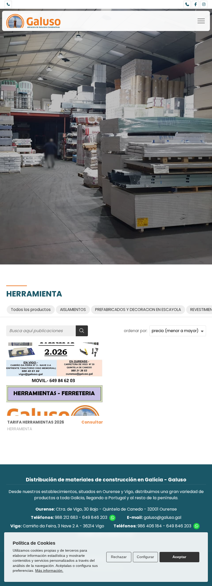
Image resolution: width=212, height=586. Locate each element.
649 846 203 (94, 517)
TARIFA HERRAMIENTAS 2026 (35, 422)
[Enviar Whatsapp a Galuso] (112, 518)
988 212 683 (66, 517)
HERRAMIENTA (19, 429)
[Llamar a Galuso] (8, 4)
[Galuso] (33, 21)
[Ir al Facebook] (195, 4)
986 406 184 (150, 526)
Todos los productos (31, 309)
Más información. (49, 570)
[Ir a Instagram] (203, 4)
